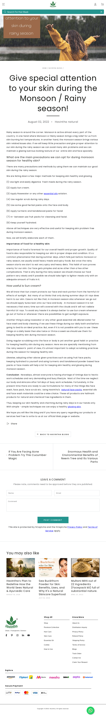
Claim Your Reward (79, 662)
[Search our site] (5, 12)
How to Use (48, 649)
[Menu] (3, 4)
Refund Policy (77, 636)
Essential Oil (49, 640)
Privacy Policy (74, 527)
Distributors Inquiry (79, 627)
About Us (76, 623)
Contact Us (76, 658)
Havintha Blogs (55, 68)
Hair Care (47, 632)
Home (44, 68)
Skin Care (48, 636)
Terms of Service (78, 645)
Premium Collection (51, 627)
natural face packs (71, 389)
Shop (46, 623)
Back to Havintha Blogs (54, 434)
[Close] (101, 11)
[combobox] (53, 11)
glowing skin (74, 406)
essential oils (51, 193)
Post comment (53, 520)
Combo (47, 645)
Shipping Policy (78, 640)
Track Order (77, 653)
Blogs (74, 649)
